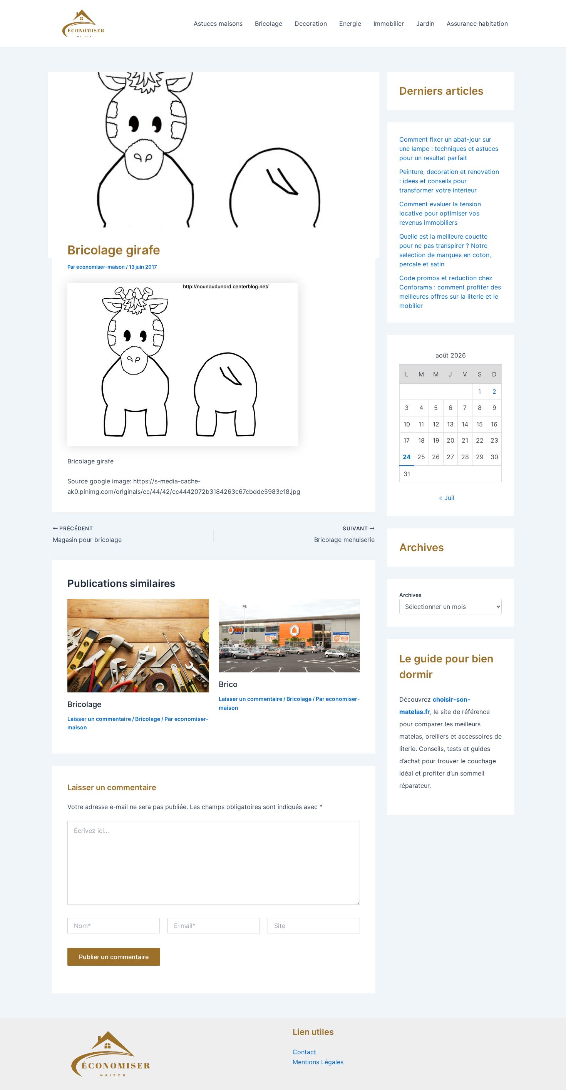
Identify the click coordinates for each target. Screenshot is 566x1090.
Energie (350, 23)
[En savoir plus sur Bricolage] (138, 645)
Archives (410, 595)
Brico (228, 684)
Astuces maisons (218, 23)
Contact (304, 1052)
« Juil (446, 498)
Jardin (425, 23)
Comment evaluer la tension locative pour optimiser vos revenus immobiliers (440, 213)
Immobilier (388, 23)
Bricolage (268, 23)
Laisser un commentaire (99, 719)
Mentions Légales (318, 1062)
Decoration (311, 23)
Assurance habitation (477, 23)
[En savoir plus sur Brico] (289, 635)
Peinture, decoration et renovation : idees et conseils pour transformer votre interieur (449, 181)
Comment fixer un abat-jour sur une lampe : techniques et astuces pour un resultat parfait (448, 148)
